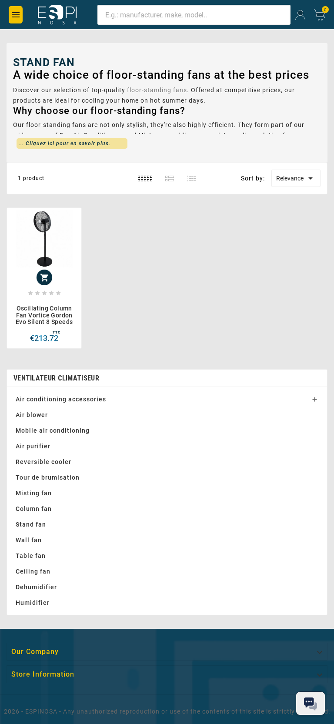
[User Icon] (300, 15)
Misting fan (34, 493)
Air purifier (33, 446)
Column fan (34, 508)
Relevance (296, 178)
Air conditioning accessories (61, 399)
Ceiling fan (33, 571)
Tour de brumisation (48, 477)
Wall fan (29, 540)
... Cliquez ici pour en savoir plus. (64, 143)
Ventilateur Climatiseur (56, 378)
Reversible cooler (43, 461)
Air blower (32, 414)
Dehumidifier (36, 587)
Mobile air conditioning (53, 430)
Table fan (31, 555)
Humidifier (33, 602)
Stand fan (31, 524)
